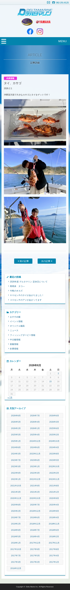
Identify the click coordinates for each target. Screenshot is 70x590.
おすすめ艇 (15, 317)
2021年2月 (35, 492)
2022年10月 (54, 466)
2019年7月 (16, 517)
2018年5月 (16, 536)
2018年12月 (35, 524)
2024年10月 (54, 441)
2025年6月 (54, 428)
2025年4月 (35, 435)
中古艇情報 (15, 339)
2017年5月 (35, 555)
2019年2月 (16, 524)
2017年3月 (16, 562)
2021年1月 (54, 492)
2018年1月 (16, 543)
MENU (62, 41)
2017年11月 (54, 543)
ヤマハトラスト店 (27, 21)
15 (50, 381)
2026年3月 (54, 422)
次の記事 (46, 261)
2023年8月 (54, 454)
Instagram (40, 31)
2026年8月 (16, 415)
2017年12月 (35, 543)
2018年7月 (35, 530)
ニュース (14, 330)
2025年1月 (16, 441)
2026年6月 (54, 415)
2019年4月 (54, 517)
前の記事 (24, 261)
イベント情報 (16, 321)
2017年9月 (35, 549)
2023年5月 (54, 460)
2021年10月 (15, 486)
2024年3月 (16, 454)
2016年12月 (15, 568)
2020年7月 (35, 505)
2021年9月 (35, 486)
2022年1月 (16, 479)
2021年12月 (35, 479)
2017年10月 (15, 549)
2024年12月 (35, 441)
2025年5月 (16, 435)
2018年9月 (16, 530)
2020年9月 (54, 498)
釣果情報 (14, 348)
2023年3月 (16, 466)
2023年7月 (16, 460)
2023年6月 (35, 460)
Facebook (30, 31)
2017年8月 (54, 549)
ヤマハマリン (43, 21)
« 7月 (10, 397)
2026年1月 (35, 428)
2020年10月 (35, 498)
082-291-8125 (62, 2)
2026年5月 (16, 422)
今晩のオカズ (16, 291)
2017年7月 (16, 555)
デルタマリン (35, 10)
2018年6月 (54, 530)
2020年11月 (15, 498)
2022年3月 (35, 473)
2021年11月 (54, 479)
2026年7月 (35, 415)
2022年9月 (16, 473)
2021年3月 (16, 492)
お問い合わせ (48, 2)
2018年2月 (54, 536)
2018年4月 (35, 536)
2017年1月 (54, 562)
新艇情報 (14, 344)
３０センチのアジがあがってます (26, 300)
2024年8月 (16, 447)
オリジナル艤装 (17, 326)
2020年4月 (54, 505)
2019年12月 (35, 511)
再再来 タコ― (17, 286)
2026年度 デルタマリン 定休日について (29, 281)
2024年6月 (35, 447)
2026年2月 (16, 428)
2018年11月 (54, 524)
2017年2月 (35, 562)
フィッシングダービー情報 (22, 335)
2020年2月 (16, 511)
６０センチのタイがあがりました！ (27, 295)
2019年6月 (35, 517)
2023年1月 (35, 466)
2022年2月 (54, 473)
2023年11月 (35, 454)
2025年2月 (54, 435)
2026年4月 (35, 422)
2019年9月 (54, 511)
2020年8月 (16, 505)
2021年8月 (54, 486)
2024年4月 (54, 447)
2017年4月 (54, 555)
